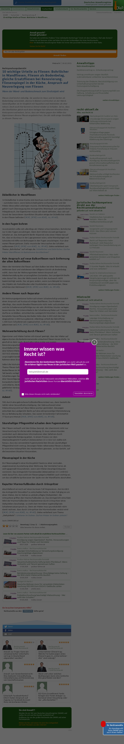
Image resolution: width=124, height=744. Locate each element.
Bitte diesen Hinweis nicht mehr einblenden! (42, 394)
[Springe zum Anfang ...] (119, 739)
